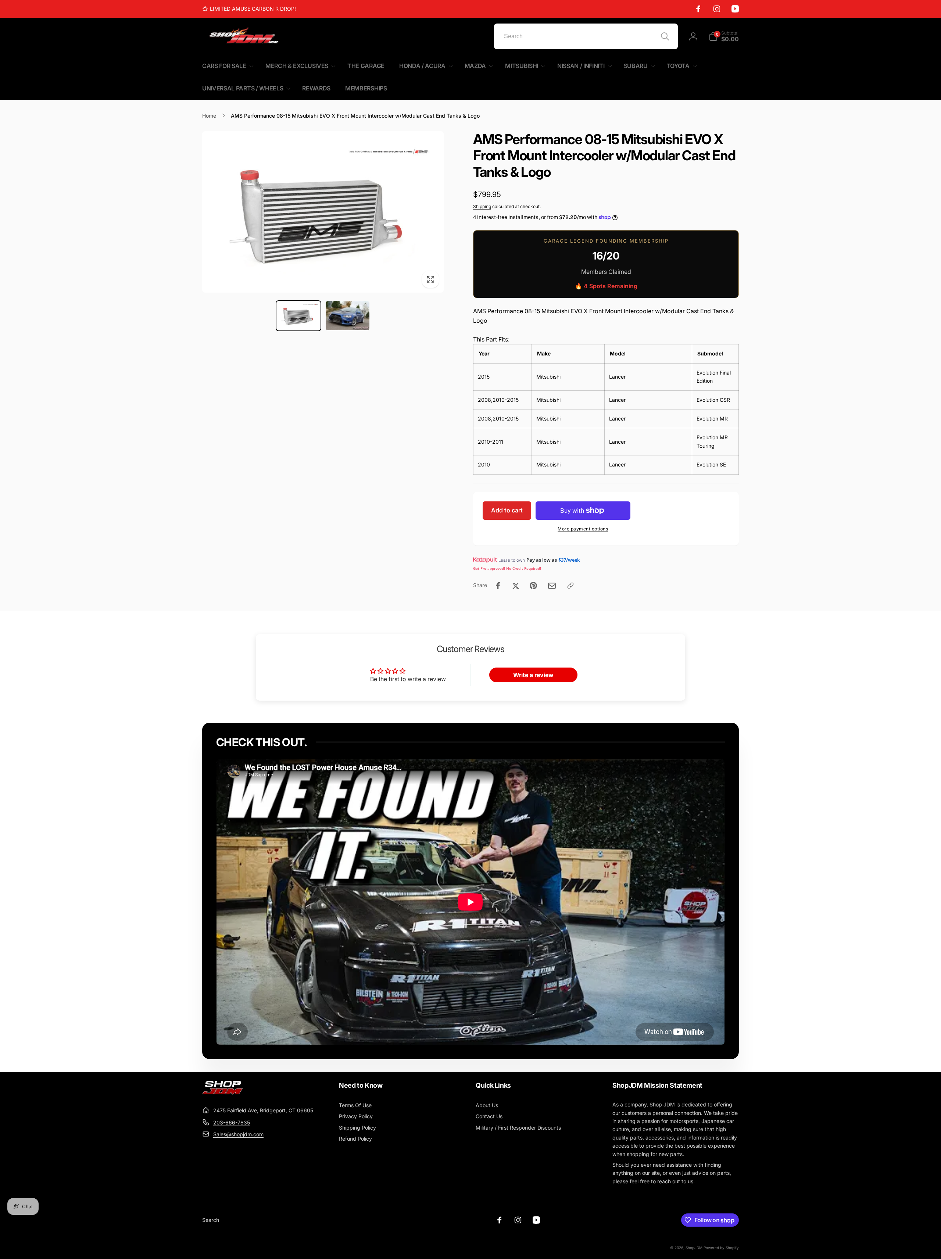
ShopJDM (694, 1247)
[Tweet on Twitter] (515, 585)
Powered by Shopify (721, 1247)
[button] (724, 36)
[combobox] (586, 36)
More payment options (583, 529)
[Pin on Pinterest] (533, 585)
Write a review (533, 675)
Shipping (482, 206)
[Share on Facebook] (498, 585)
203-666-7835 (231, 1122)
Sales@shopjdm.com (238, 1134)
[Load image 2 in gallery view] (347, 315)
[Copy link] (570, 585)
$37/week (569, 560)
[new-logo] (222, 1092)
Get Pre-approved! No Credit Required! (507, 568)
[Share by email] (552, 585)
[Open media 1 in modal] (323, 212)
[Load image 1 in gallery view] (298, 315)
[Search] (665, 36)
